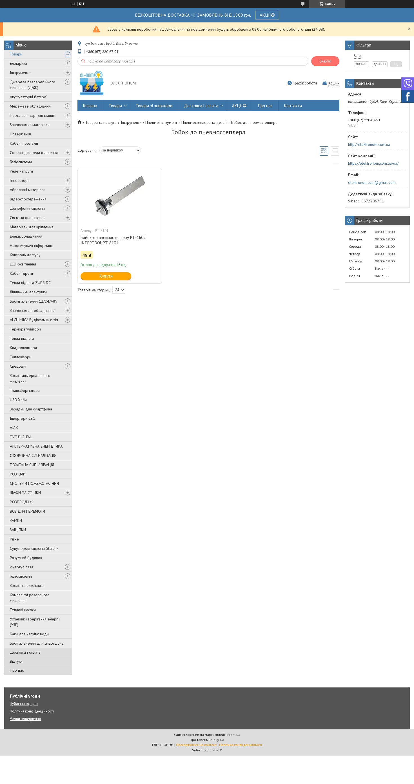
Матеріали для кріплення (31, 226)
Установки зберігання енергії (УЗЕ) (35, 622)
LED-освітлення (23, 264)
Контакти (293, 106)
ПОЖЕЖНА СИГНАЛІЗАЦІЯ (32, 464)
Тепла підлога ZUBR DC (30, 282)
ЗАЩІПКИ (18, 529)
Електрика (18, 63)
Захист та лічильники (27, 585)
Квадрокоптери (23, 347)
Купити (106, 276)
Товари (16, 54)
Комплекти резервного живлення (30, 597)
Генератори (20, 180)
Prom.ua (233, 734)
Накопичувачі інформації (31, 245)
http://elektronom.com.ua (369, 144)
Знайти (325, 61)
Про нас (17, 670)
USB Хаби (18, 399)
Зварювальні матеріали (30, 124)
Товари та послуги (101, 122)
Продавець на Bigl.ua (207, 740)
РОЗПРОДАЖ (21, 501)
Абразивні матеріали (27, 189)
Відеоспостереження (28, 199)
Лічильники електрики (28, 291)
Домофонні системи (27, 208)
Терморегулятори (25, 329)
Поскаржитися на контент (196, 745)
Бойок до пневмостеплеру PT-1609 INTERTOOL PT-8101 (113, 240)
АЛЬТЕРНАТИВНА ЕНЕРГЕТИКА (36, 446)
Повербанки (20, 134)
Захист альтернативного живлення (30, 378)
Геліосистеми (21, 161)
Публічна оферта (24, 703)
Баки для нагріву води (29, 633)
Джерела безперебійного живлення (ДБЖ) (32, 84)
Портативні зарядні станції (32, 115)
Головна (90, 106)
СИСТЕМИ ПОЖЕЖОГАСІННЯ (34, 483)
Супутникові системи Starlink (34, 548)
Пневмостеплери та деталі (204, 122)
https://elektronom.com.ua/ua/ (373, 163)
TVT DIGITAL (21, 436)
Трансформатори (25, 390)
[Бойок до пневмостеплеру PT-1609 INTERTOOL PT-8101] (120, 196)
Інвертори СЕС (22, 418)
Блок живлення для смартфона (37, 643)
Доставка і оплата (25, 652)
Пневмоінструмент (161, 122)
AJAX (14, 427)
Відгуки (16, 661)
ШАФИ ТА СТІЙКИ (25, 492)
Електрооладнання (26, 236)
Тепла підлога (22, 338)
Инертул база (21, 566)
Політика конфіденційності (32, 711)
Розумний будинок (26, 557)
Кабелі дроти (21, 273)
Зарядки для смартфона (31, 409)
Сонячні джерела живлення (34, 152)
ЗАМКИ (16, 520)
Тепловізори (20, 356)
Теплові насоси (23, 609)
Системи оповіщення (27, 217)
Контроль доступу (25, 254)
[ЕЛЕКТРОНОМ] (91, 83)
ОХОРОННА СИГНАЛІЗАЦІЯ (33, 455)
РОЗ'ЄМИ (18, 474)
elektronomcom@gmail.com (372, 182)
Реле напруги (21, 171)
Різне (14, 539)
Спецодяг (18, 366)
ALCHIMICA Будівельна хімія (34, 319)
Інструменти (20, 72)
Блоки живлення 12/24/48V (33, 301)
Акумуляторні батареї (28, 96)
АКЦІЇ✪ (267, 15)
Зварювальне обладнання (32, 310)
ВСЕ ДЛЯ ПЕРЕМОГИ (27, 511)
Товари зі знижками (154, 106)
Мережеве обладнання (30, 106)
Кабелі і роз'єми (24, 143)
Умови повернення (25, 718)
